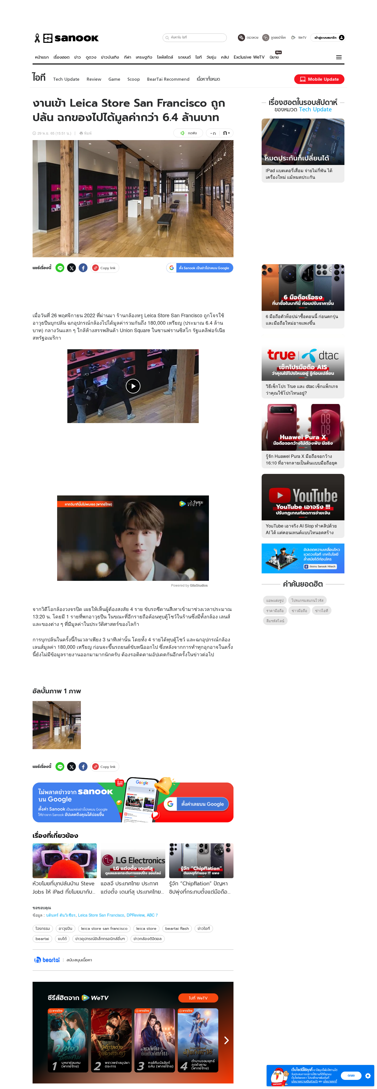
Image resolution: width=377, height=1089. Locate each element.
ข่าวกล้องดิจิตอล (148, 938)
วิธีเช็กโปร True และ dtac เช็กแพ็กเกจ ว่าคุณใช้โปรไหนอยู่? (302, 389)
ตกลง (351, 1075)
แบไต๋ (62, 938)
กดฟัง (192, 133)
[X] (71, 267)
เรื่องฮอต (62, 57)
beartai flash (177, 928)
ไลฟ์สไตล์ (165, 57)
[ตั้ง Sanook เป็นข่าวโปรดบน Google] (133, 799)
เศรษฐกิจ (144, 57)
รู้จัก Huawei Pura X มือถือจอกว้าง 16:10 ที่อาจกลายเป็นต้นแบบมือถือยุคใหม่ (301, 463)
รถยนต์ (184, 57)
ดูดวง (91, 57)
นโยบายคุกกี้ (330, 1081)
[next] (226, 1040)
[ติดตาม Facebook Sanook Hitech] (303, 558)
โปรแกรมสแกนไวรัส (307, 600)
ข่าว (77, 57)
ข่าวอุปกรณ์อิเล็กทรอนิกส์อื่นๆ (100, 938)
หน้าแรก (42, 57)
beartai (42, 938)
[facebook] (83, 267)
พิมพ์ (88, 133)
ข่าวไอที (204, 928)
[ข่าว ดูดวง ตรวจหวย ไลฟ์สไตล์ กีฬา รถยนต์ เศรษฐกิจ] (66, 38)
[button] (167, 38)
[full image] (57, 725)
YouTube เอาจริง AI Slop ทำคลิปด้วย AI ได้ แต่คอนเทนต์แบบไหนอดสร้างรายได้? (301, 532)
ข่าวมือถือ (299, 610)
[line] (59, 267)
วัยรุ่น (211, 57)
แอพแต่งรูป (274, 600)
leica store (146, 928)
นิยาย (274, 57)
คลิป (225, 57)
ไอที (198, 57)
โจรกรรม (43, 928)
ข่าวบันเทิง (110, 57)
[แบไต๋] (47, 960)
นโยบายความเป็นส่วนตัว (304, 1081)
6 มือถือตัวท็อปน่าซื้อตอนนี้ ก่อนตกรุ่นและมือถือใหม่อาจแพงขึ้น (302, 319)
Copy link (108, 268)
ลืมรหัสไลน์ (275, 620)
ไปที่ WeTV (198, 998)
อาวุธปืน (65, 928)
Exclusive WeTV (249, 57)
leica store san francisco (104, 928)
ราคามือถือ (275, 610)
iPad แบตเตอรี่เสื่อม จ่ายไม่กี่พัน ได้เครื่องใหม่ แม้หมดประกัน (299, 173)
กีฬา (127, 57)
